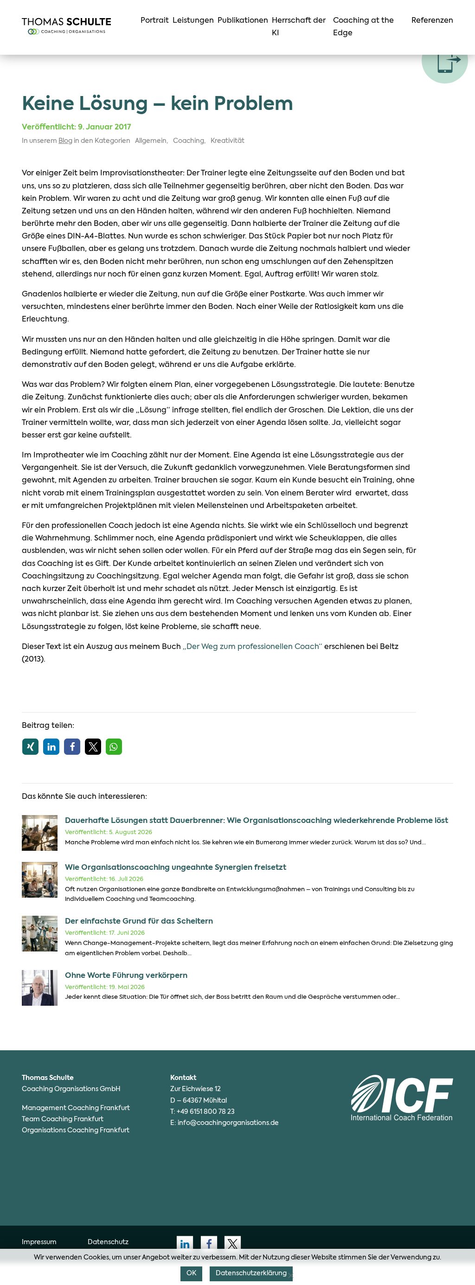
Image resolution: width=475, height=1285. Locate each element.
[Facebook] (206, 1244)
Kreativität (227, 141)
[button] (30, 747)
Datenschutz (108, 1242)
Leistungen (193, 21)
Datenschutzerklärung (251, 1273)
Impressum (39, 1242)
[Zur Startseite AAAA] (66, 26)
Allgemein (151, 141)
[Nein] (290, 1275)
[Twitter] (230, 1244)
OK (191, 1273)
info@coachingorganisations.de (228, 1123)
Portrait (155, 21)
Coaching (188, 141)
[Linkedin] (182, 1244)
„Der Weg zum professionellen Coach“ (252, 647)
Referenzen (432, 21)
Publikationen (243, 21)
